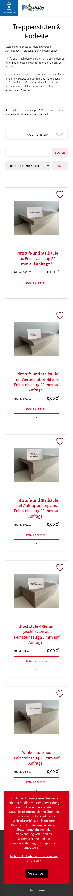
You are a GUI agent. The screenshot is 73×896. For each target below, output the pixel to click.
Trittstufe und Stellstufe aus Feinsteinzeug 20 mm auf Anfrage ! (36, 258)
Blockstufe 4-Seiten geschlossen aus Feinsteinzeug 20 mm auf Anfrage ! (36, 634)
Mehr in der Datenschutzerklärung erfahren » (34, 858)
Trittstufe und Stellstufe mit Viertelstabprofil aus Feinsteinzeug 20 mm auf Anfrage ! (36, 382)
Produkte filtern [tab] (36, 134)
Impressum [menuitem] (38, 890)
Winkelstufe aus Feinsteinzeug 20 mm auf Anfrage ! (36, 757)
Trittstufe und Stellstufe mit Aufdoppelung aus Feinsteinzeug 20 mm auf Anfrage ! (36, 508)
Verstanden (36, 873)
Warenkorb (9, 12)
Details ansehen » (36, 282)
